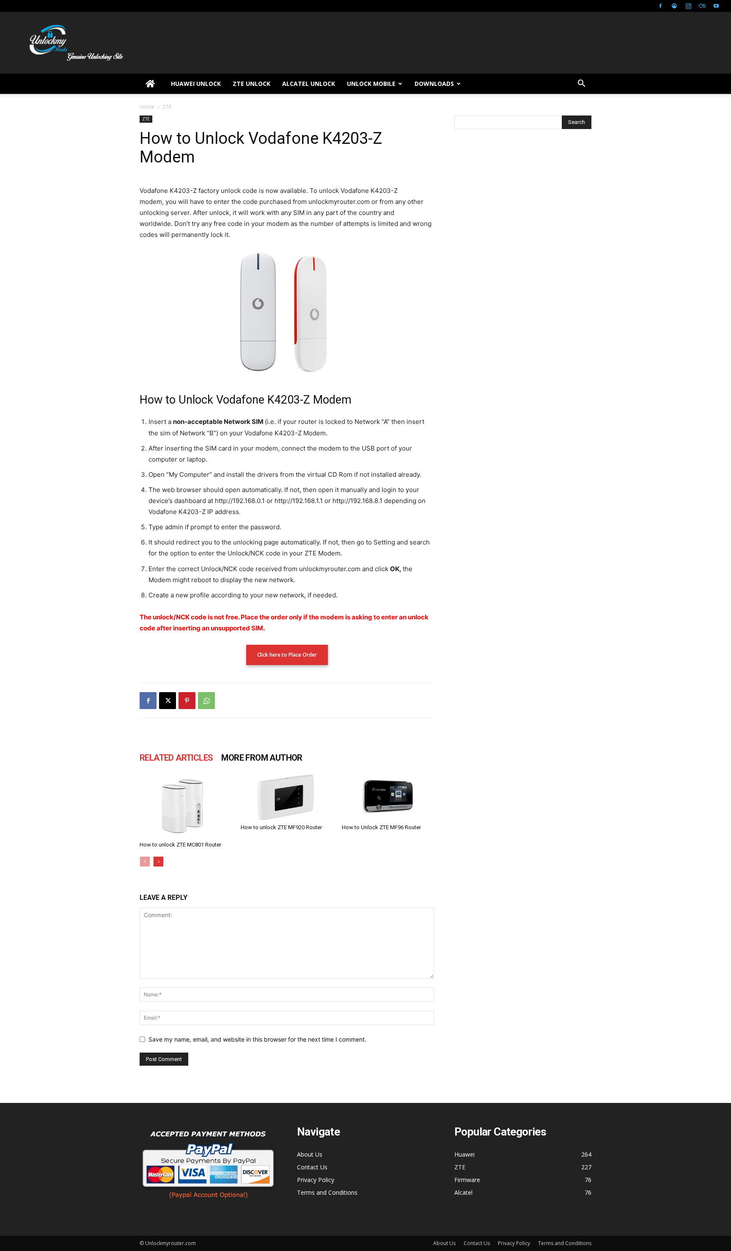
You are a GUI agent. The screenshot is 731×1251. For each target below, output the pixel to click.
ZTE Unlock (251, 84)
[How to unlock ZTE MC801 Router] (186, 806)
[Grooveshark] (674, 6)
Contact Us (312, 1167)
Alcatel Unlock (308, 84)
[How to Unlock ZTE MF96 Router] (388, 797)
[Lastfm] (702, 6)
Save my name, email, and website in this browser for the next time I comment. (257, 1039)
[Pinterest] (187, 700)
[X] (167, 700)
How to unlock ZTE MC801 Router (180, 844)
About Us (309, 1154)
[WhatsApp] (206, 700)
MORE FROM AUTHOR (261, 758)
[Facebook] (660, 6)
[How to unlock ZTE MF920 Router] (287, 797)
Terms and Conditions (327, 1192)
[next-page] (158, 861)
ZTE (146, 119)
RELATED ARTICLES (176, 758)
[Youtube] (716, 6)
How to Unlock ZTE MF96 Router (381, 827)
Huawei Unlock (196, 84)
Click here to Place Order (287, 654)
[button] (581, 84)
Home (147, 106)
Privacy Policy (315, 1180)
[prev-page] (145, 861)
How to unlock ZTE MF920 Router (281, 827)
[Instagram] (688, 6)
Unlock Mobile (371, 84)
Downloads (434, 84)
